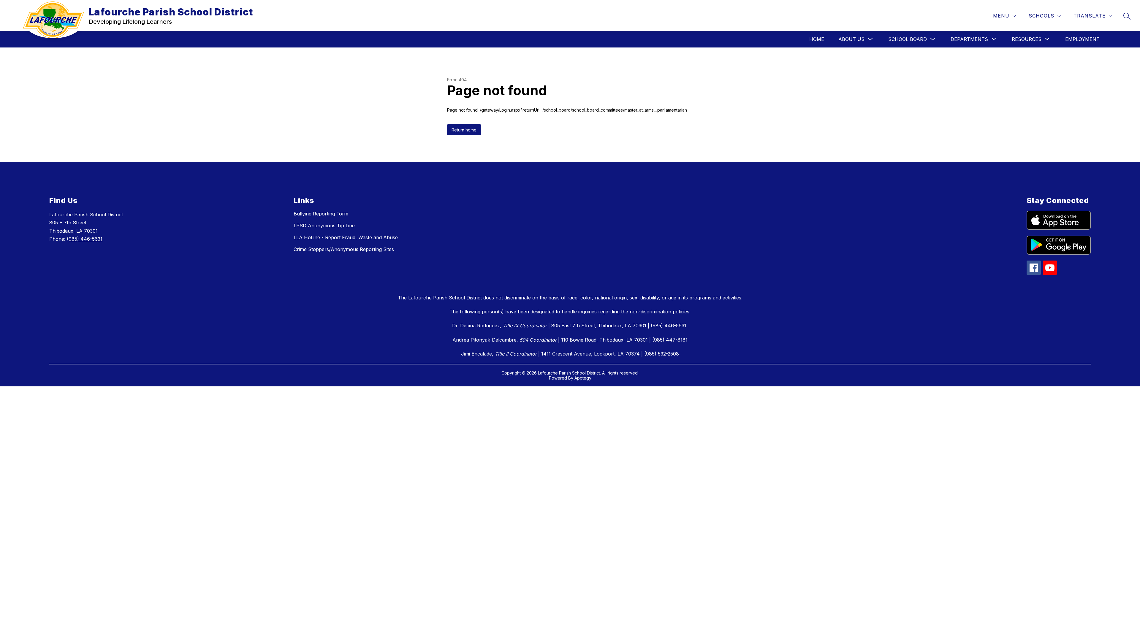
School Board (907, 39)
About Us (851, 39)
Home (816, 39)
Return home (464, 129)
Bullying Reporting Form (321, 214)
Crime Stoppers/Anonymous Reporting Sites (344, 249)
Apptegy (582, 377)
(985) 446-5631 (84, 239)
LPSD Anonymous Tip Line (324, 226)
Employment (1082, 39)
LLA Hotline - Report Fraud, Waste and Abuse (346, 237)
